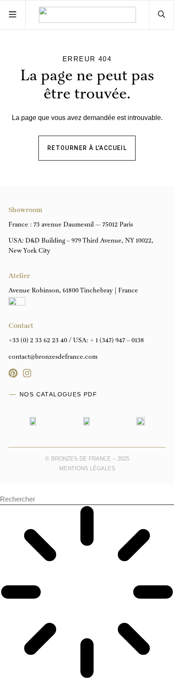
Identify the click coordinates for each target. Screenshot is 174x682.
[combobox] (87, 499)
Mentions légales (87, 468)
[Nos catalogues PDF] (12, 394)
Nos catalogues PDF (58, 394)
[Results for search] (87, 593)
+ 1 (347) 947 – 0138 (117, 340)
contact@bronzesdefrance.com (53, 357)
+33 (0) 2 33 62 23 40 (37, 340)
